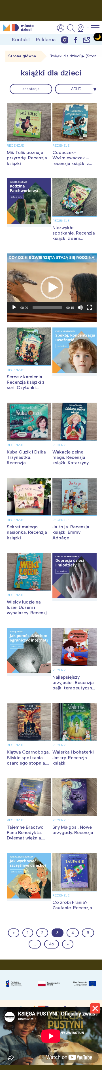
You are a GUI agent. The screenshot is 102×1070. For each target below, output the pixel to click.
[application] (52, 287)
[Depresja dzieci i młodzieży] (74, 577)
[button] (52, 287)
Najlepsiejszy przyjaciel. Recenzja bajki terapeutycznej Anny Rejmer (74, 685)
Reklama (46, 39)
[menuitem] (31, 89)
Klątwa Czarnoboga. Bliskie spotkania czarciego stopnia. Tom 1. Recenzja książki (28, 762)
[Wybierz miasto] (82, 28)
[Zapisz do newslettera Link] (86, 39)
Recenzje (15, 145)
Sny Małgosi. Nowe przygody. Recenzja (72, 829)
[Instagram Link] (64, 39)
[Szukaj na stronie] (71, 28)
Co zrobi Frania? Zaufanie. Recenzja (72, 905)
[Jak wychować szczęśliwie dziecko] (29, 877)
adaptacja (30, 89)
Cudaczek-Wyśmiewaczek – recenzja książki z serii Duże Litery (70, 161)
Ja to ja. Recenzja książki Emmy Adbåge (70, 532)
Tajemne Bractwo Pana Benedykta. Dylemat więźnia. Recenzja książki (25, 835)
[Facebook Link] (75, 39)
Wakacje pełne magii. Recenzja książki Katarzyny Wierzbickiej (70, 460)
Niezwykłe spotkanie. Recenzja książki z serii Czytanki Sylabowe (73, 236)
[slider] (47, 307)
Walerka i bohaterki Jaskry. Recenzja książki (73, 757)
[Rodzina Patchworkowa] (29, 202)
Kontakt (21, 39)
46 (51, 944)
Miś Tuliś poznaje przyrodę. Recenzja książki (27, 158)
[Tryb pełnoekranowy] (89, 307)
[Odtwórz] (14, 307)
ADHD (76, 89)
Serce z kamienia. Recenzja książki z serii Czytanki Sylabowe (25, 385)
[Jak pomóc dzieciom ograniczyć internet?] (29, 652)
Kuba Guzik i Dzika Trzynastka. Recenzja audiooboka (26, 460)
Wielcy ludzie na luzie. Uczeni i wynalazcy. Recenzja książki (28, 610)
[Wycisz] (80, 307)
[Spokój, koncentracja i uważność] (74, 351)
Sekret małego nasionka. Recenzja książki (27, 532)
